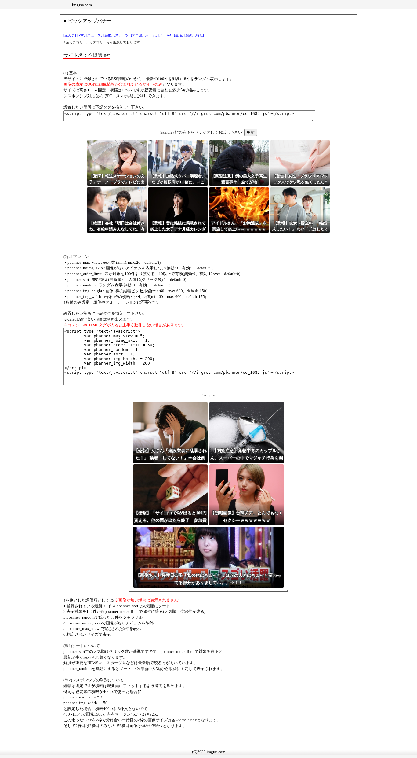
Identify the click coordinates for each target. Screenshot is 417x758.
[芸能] (108, 35)
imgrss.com (82, 4)
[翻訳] (189, 35)
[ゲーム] (151, 35)
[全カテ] (69, 35)
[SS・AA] (165, 35)
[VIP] (81, 35)
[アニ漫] (137, 35)
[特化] (199, 35)
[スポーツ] (122, 35)
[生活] (178, 35)
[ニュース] (94, 35)
